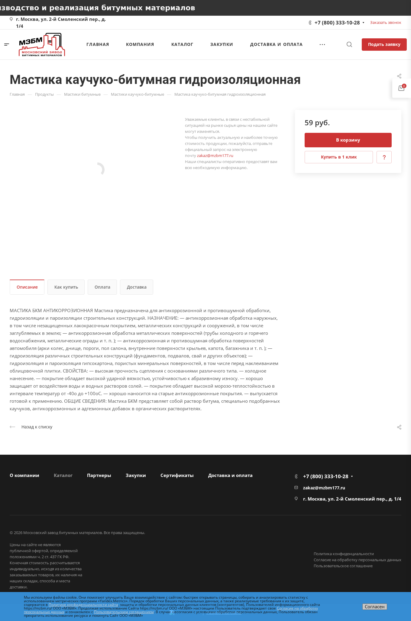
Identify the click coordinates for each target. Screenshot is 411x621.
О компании (24, 475)
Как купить (66, 287)
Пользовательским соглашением (124, 611)
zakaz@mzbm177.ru (215, 155)
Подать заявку (384, 44)
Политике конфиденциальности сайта (83, 604)
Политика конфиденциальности (344, 553)
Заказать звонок (385, 22)
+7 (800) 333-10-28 (337, 22)
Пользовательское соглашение (343, 565)
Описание (27, 287)
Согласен (375, 606)
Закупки (136, 475)
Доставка (137, 287)
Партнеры (99, 475)
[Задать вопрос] (384, 157)
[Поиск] (349, 44)
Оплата (102, 287)
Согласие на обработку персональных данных (357, 559)
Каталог (63, 475)
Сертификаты (177, 475)
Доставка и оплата (230, 475)
